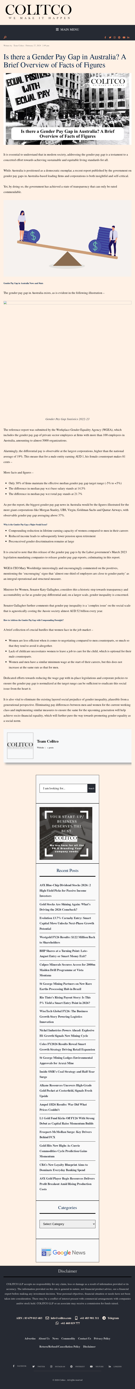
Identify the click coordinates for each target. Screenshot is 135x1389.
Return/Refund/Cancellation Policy (59, 1346)
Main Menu (69, 29)
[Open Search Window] (5, 37)
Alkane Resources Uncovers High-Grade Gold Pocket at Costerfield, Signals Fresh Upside (66, 1090)
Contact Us (84, 1338)
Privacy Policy (102, 1338)
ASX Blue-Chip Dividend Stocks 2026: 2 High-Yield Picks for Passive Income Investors (65, 890)
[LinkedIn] (128, 37)
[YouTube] (123, 37)
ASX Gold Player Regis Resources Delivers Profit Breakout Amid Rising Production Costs (67, 1183)
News (55, 1338)
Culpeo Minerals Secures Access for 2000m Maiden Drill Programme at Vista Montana (67, 969)
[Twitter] (110, 37)
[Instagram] (114, 37)
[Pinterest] (119, 37)
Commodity (68, 1338)
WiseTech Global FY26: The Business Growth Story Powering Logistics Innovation (64, 1016)
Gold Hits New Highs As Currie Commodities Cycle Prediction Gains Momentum (63, 1150)
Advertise (30, 1338)
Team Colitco (19, 45)
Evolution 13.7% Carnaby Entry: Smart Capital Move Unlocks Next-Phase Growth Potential (67, 923)
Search (91, 788)
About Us (44, 1338)
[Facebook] (105, 37)
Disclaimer (89, 1346)
